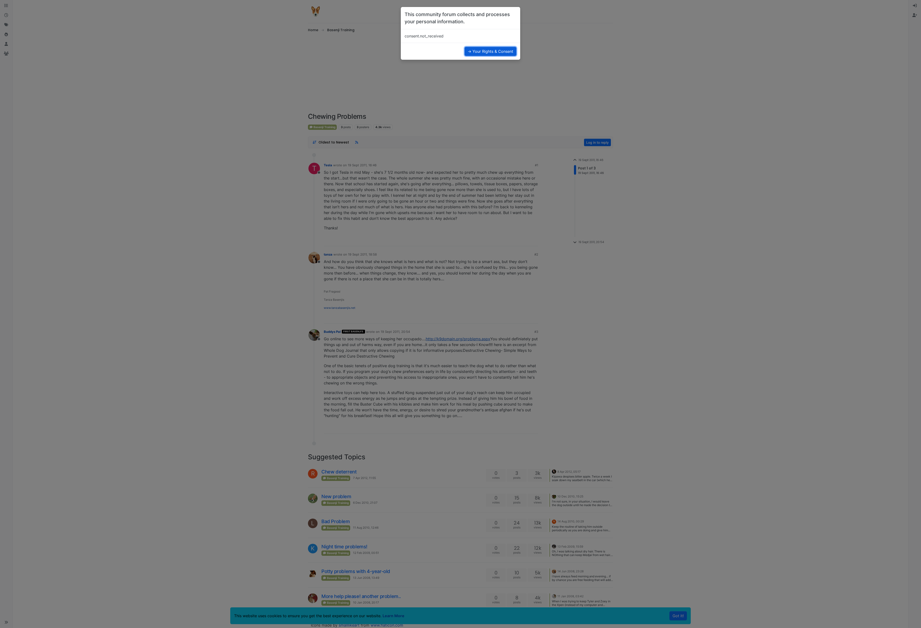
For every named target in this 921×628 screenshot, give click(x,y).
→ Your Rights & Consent (490, 51)
